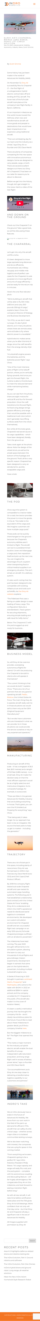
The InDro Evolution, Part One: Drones (19, 1264)
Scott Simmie (28, 47)
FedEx (24, 695)
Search (32, 1241)
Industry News (17, 47)
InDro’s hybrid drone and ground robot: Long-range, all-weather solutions (17, 1270)
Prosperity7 (17, 982)
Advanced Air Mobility (22, 45)
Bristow (10, 697)
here (24, 1028)
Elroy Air (25, 83)
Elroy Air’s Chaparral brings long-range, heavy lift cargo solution (17, 40)
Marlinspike (12, 985)
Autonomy (8, 47)
